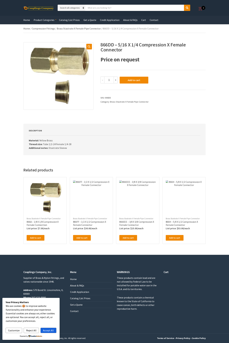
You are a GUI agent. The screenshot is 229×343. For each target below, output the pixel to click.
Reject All (31, 330)
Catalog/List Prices (69, 20)
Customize (14, 330)
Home (26, 20)
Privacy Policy (183, 338)
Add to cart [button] (35, 237)
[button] (89, 46)
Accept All (48, 330)
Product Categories (44, 20)
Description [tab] (35, 130)
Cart (143, 20)
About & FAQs (130, 20)
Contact (154, 20)
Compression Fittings (43, 28)
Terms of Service (165, 338)
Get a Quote (89, 20)
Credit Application (109, 20)
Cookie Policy (199, 338)
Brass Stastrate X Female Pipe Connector (79, 28)
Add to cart (134, 80)
